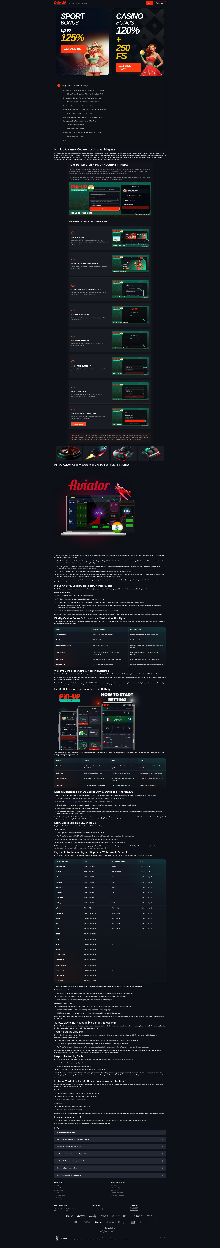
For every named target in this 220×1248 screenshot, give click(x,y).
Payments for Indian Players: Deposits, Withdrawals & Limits (82, 117)
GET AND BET (73, 48)
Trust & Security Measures (76, 125)
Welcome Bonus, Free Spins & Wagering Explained (83, 102)
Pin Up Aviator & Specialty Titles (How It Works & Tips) (85, 94)
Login (149, 3)
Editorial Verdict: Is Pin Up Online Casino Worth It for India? (82, 132)
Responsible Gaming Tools (75, 128)
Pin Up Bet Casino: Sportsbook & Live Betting (78, 106)
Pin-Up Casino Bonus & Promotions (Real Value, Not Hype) (82, 98)
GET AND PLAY (125, 67)
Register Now (78, 424)
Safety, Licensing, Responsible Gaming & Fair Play (79, 121)
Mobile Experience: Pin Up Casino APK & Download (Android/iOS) (84, 109)
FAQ (64, 140)
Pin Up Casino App (71, 802)
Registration (160, 3)
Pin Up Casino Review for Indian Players (75, 85)
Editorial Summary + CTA (75, 136)
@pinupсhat (57, 1210)
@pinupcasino (70, 1210)
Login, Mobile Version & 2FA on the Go (79, 113)
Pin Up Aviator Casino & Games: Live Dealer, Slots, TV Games (83, 90)
